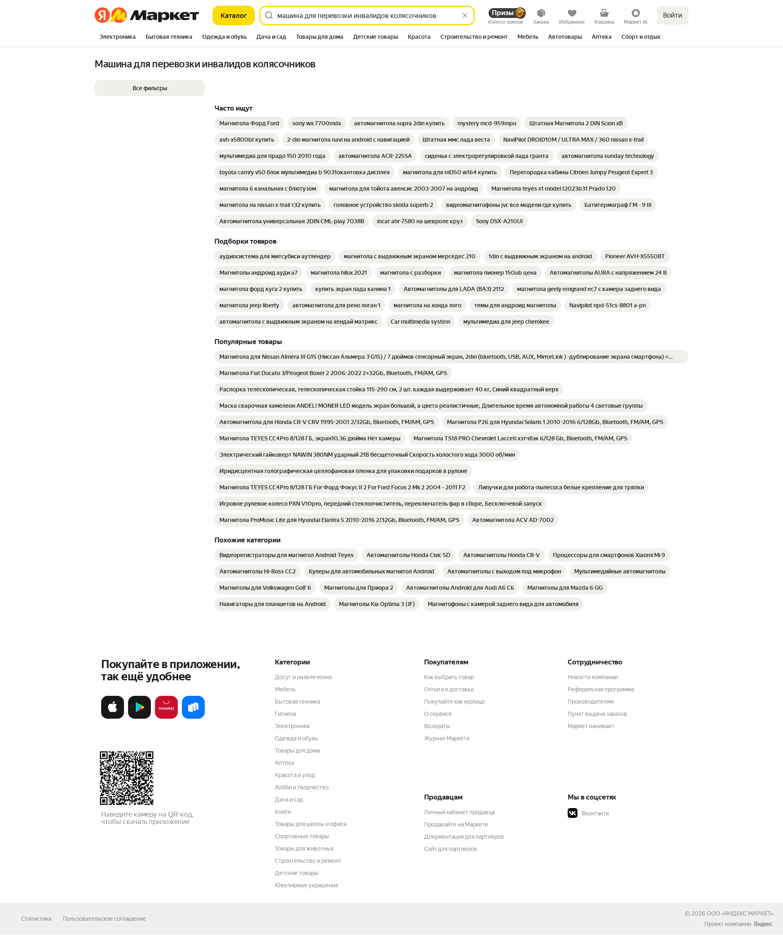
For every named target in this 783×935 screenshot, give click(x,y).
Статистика (36, 918)
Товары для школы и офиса (310, 824)
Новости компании (593, 677)
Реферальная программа (601, 689)
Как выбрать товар (449, 677)
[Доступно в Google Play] (139, 717)
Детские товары (297, 873)
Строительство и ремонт (308, 860)
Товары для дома (297, 750)
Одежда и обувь (296, 738)
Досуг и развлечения (303, 677)
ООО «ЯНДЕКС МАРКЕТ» (740, 913)
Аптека (284, 763)
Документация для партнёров (464, 836)
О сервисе (438, 714)
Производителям (591, 701)
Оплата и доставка (448, 689)
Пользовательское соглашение (104, 918)
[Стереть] (465, 15)
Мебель (285, 689)
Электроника (292, 726)
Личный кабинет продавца (459, 812)
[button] (150, 88)
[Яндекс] (763, 924)
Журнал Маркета (446, 738)
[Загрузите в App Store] (112, 717)
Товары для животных (304, 848)
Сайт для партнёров (450, 849)
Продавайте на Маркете (456, 824)
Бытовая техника (297, 701)
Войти (672, 15)
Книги (283, 811)
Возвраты (437, 726)
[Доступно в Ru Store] (193, 717)
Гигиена (285, 714)
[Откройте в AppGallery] (166, 717)
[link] (249, 123)
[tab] (118, 37)
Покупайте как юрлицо (454, 701)
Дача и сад (289, 799)
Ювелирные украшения (306, 885)
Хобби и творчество (302, 787)
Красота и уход (295, 775)
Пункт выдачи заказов (597, 714)
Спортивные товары (302, 836)
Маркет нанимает (591, 726)
